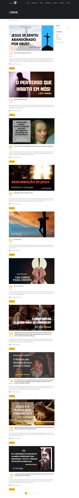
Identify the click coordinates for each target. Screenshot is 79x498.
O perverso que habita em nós (20, 99)
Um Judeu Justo (17, 239)
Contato (68, 2)
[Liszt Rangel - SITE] (13, 3)
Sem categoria (58, 39)
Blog (57, 35)
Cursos (41, 2)
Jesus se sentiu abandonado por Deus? (22, 53)
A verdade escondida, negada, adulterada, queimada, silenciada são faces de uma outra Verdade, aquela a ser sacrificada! (34, 474)
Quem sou (55, 2)
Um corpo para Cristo (19, 286)
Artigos (57, 34)
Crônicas (57, 37)
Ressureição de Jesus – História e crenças (23, 192)
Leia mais (11, 68)
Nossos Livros (34, 2)
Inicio (28, 2)
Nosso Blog (62, 2)
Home (10, 20)
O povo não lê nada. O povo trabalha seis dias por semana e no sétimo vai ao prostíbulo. (33, 146)
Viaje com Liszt (48, 2)
